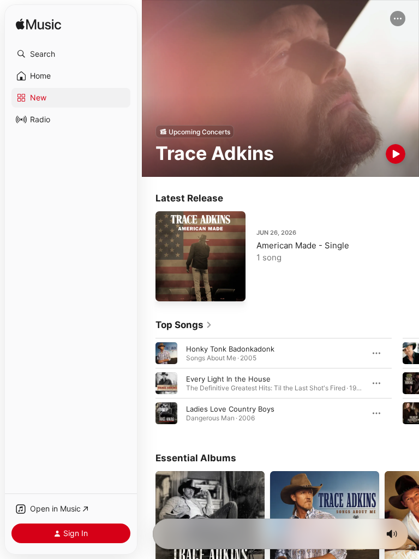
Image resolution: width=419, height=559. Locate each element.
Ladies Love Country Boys (230, 409)
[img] (38, 25)
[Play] (395, 154)
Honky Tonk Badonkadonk (230, 348)
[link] (183, 325)
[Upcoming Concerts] (194, 131)
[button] (71, 54)
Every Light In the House (228, 378)
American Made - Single (302, 245)
